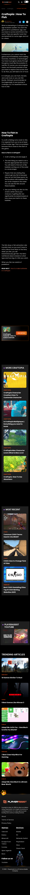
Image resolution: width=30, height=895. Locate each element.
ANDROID (6, 585)
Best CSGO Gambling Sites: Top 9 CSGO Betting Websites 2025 (15, 589)
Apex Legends (6, 850)
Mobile (18, 832)
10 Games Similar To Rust (12, 678)
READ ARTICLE (21, 333)
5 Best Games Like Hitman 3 (13, 702)
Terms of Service (8, 820)
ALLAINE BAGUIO (9, 21)
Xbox (18, 845)
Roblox (4, 835)
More (3, 854)
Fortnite (4, 847)
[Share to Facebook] (20, 22)
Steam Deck (20, 848)
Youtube (5, 862)
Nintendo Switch (22, 838)
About (4, 816)
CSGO (6, 532)
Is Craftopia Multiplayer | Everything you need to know (14, 423)
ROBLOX (4, 724)
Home (3, 8)
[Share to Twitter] (23, 22)
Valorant (5, 832)
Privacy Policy (6, 823)
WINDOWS (4, 751)
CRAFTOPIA (7, 390)
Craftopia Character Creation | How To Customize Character (13, 395)
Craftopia (10, 8)
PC (17, 835)
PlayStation (20, 842)
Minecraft (5, 838)
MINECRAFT (5, 674)
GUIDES (3, 699)
